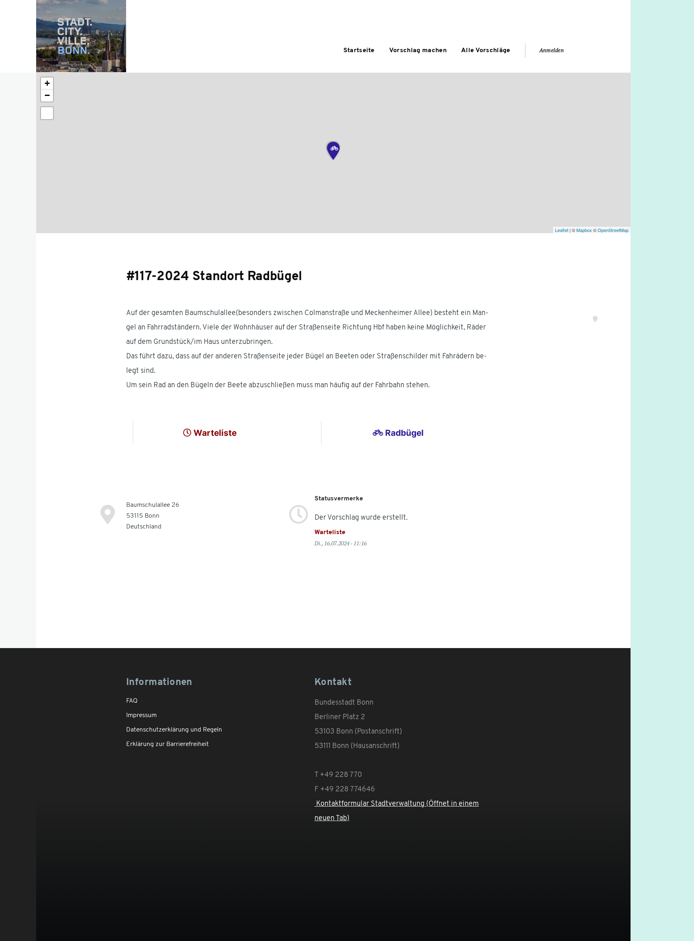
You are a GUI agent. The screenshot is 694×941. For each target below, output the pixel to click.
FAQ (132, 701)
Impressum (141, 715)
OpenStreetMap (613, 230)
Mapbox (584, 230)
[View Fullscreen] (47, 113)
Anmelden (551, 50)
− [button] (47, 95)
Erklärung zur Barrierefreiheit (167, 744)
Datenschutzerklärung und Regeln (174, 730)
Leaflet (561, 230)
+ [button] (47, 83)
